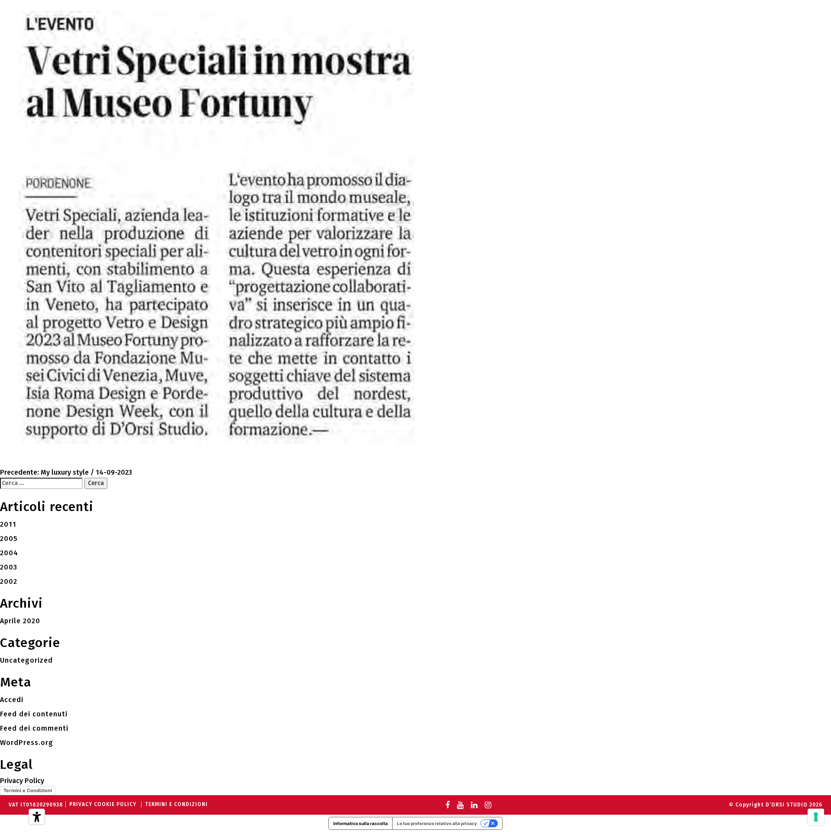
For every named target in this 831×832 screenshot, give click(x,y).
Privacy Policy (22, 781)
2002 (8, 581)
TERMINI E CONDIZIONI (176, 804)
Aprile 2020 (20, 621)
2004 (9, 553)
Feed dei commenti (34, 728)
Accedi (11, 700)
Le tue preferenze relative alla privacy (437, 823)
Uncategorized (26, 660)
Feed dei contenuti (34, 714)
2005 (9, 538)
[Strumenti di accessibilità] (37, 817)
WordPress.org (26, 742)
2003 (8, 567)
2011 (8, 524)
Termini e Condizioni (27, 790)
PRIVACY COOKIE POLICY (102, 804)
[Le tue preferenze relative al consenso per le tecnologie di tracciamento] (816, 817)
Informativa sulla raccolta (360, 823)
